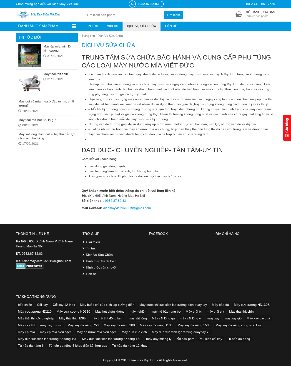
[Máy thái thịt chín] (29, 83)
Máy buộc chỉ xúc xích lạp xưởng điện (107, 304)
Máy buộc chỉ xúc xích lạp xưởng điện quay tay (173, 304)
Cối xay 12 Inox (64, 304)
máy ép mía (26, 332)
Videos (112, 26)
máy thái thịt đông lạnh (107, 318)
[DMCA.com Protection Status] (29, 266)
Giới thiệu (93, 242)
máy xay (213, 318)
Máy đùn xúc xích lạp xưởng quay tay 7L (181, 332)
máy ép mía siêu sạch (56, 332)
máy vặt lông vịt (191, 318)
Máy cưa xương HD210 (35, 311)
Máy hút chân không (110, 311)
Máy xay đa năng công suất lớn (238, 325)
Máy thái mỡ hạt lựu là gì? (37, 120)
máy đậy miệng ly (158, 339)
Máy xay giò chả (258, 318)
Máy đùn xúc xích (134, 332)
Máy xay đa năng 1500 (194, 325)
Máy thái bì (194, 311)
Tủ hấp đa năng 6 (31, 345)
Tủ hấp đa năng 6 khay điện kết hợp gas (78, 345)
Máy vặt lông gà (163, 318)
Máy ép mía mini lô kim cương (57, 48)
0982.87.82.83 (115, 200)
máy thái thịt (215, 311)
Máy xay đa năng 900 (119, 325)
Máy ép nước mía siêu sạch (97, 332)
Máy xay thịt (26, 325)
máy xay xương (51, 325)
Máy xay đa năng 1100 (156, 325)
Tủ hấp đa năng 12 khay (129, 345)
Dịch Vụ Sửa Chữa (141, 26)
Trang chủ (88, 35)
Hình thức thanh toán (101, 261)
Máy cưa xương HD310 (73, 311)
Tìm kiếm (173, 15)
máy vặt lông (137, 318)
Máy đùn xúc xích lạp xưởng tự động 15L (111, 339)
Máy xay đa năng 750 (83, 325)
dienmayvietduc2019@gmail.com (127, 208)
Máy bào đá (220, 304)
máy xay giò (233, 318)
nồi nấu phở (185, 339)
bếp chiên (25, 304)
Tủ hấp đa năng (238, 339)
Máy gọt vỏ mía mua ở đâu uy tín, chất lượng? (46, 103)
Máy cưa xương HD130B (252, 304)
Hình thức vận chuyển (102, 267)
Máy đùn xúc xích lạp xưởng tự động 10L (47, 339)
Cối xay (42, 304)
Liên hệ (171, 26)
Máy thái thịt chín (55, 74)
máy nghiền (138, 311)
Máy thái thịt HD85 (72, 318)
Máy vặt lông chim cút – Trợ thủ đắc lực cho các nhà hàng (46, 136)
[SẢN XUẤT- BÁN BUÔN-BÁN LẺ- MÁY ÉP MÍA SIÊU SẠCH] (38, 14)
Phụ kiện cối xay (210, 339)
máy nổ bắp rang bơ (166, 311)
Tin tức (92, 26)
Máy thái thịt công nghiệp (36, 318)
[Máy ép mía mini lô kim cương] (29, 55)
